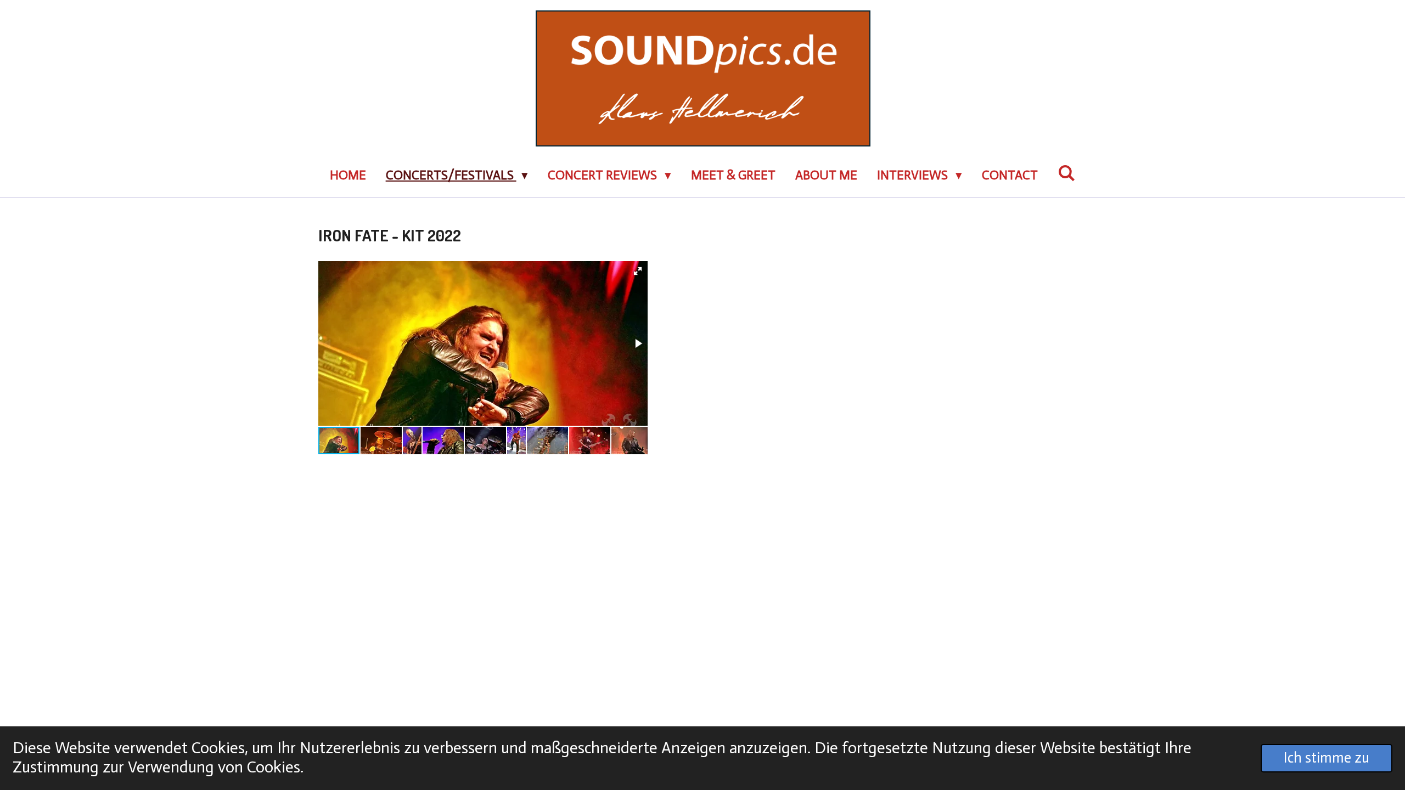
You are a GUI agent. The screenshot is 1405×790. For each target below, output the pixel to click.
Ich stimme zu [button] (1326, 757)
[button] (638, 271)
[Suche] (1066, 173)
